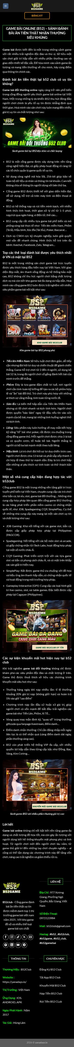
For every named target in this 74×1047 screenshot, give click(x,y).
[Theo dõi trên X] (24, 937)
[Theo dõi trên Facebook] (6, 937)
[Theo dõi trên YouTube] (18, 945)
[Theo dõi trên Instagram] (12, 937)
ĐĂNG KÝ (37, 15)
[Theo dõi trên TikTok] (18, 937)
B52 (8, 161)
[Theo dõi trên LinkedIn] (12, 945)
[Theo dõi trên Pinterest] (6, 945)
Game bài (8, 49)
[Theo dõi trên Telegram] (24, 945)
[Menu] (5, 6)
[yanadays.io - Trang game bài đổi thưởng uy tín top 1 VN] (37, 6)
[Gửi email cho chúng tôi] (30, 937)
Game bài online (13, 830)
